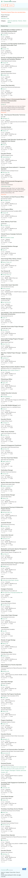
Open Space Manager (7, 681)
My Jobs (4, 9)
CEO (2, 576)
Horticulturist (4, 627)
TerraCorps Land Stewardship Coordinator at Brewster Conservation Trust (13, 44)
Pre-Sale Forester (6, 708)
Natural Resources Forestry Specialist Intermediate (11, 665)
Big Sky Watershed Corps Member (10, 482)
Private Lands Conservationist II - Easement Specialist (13, 168)
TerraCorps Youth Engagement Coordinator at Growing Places (13, 783)
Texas (7, 18)
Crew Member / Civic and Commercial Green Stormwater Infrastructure (13, 313)
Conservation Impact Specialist (9, 285)
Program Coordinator (7, 720)
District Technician (6, 71)
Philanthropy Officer (6, 379)
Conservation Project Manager (9, 615)
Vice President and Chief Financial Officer (12, 197)
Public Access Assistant (7, 431)
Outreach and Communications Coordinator (13, 749)
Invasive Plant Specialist (7, 85)
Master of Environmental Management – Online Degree (12, 182)
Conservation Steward (7, 535)
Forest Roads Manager (7, 796)
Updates (7, 872)
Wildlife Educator (6, 299)
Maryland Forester (6, 763)
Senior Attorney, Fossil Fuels (9, 221)
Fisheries (20, 21)
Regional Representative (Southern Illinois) (13, 367)
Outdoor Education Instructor (9, 393)
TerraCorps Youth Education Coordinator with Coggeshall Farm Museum (13, 140)
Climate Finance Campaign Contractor (11, 234)
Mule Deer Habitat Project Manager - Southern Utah (14, 353)
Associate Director (6, 522)
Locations (11, 5)
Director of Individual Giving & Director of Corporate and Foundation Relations (12, 58)
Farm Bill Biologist (6, 821)
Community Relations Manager (9, 246)
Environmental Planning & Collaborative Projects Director (12, 508)
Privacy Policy (12, 872)
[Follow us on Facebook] (23, 869)
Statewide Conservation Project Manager (12, 326)
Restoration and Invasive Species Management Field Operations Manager (14, 549)
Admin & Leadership (12, 21)
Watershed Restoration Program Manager (12, 563)
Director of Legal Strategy (8, 640)
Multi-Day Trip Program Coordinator (11, 694)
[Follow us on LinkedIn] (25, 869)
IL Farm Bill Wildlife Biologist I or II (10, 405)
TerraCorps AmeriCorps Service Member (12, 809)
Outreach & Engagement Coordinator (11, 445)
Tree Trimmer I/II (5, 271)
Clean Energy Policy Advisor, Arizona (11, 258)
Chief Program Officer (7, 209)
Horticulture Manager (7, 470)
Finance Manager (5, 601)
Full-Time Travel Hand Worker (9, 458)
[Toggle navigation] (1, 1)
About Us (3, 872)
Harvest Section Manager (8, 495)
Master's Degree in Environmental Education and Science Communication (13, 100)
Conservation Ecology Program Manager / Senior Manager (12, 339)
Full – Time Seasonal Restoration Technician (13, 115)
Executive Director (6, 127)
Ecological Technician (7, 589)
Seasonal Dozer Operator (8, 835)
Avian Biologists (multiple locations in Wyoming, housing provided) (11, 30)
